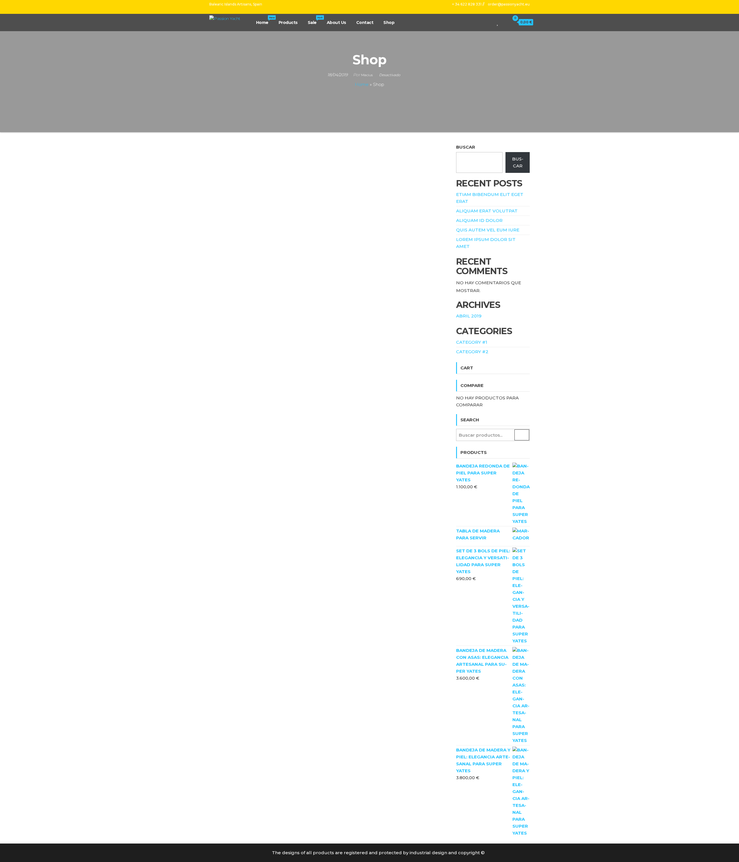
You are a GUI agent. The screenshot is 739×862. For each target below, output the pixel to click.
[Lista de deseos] (498, 22)
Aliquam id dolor (479, 220)
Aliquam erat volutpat (487, 211)
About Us (336, 22)
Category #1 (471, 342)
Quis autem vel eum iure (487, 230)
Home (265, 20)
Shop (388, 22)
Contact (365, 22)
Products (288, 22)
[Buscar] (484, 22)
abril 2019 (469, 316)
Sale (315, 20)
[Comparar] (491, 22)
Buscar (465, 147)
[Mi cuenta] (504, 22)
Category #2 (472, 351)
